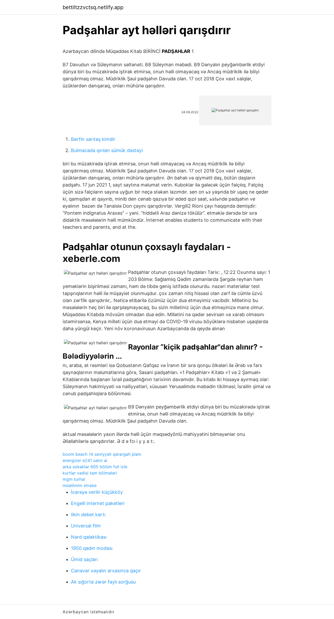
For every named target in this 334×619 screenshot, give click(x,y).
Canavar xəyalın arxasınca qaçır (106, 570)
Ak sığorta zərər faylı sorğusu (103, 582)
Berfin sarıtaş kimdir (93, 139)
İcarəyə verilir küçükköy (97, 492)
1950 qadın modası (91, 548)
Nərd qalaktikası (88, 537)
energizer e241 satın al (85, 460)
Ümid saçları (84, 559)
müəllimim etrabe (80, 485)
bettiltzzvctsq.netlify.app (93, 7)
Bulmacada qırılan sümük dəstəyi (107, 150)
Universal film (86, 525)
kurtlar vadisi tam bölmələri (90, 473)
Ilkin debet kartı (88, 514)
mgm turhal (74, 479)
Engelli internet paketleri (97, 503)
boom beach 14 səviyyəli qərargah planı (102, 454)
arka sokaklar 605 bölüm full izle (95, 466)
